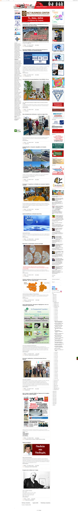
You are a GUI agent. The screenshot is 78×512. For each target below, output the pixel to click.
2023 (54, 298)
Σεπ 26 (56, 313)
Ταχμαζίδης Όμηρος (17, 107)
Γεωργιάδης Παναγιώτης (18, 50)
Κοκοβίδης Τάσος (16, 69)
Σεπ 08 (56, 368)
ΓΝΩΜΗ (24, 432)
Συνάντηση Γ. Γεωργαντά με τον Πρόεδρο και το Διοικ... (58, 334)
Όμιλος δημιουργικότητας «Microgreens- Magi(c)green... (59, 342)
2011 (54, 403)
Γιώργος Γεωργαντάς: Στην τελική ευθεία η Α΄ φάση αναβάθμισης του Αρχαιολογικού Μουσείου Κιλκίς (59, 268)
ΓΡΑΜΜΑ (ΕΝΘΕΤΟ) (25, 434)
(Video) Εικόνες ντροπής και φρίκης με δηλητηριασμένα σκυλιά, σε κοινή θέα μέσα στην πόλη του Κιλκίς (35, 25)
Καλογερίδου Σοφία (17, 55)
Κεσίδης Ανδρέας (16, 68)
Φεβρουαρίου (56, 388)
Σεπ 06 (56, 371)
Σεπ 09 (56, 367)
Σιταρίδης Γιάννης (17, 104)
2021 (54, 301)
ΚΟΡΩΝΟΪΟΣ (27, 301)
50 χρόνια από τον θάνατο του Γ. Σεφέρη (30, 470)
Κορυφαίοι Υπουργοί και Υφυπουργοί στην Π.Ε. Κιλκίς (58, 229)
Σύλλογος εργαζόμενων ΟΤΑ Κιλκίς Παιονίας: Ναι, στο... (58, 340)
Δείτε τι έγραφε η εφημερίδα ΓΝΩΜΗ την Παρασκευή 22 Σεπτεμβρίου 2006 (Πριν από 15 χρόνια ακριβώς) (36, 394)
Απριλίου (55, 385)
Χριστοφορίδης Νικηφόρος (16, 119)
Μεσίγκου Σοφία (16, 82)
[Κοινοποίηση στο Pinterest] (38, 45)
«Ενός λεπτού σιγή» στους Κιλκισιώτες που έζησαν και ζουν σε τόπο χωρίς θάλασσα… (59, 199)
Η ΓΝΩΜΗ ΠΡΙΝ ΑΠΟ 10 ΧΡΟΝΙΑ (30, 439)
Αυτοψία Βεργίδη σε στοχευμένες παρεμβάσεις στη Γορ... (58, 331)
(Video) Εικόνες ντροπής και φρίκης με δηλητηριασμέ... (58, 321)
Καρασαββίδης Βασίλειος (18, 63)
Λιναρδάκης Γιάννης (17, 72)
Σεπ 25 (56, 314)
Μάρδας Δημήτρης (17, 74)
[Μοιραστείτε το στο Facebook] (37, 45)
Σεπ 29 (56, 309)
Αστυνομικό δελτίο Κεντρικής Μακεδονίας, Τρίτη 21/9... (58, 326)
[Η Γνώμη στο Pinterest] (56, 289)
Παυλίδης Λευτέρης (17, 93)
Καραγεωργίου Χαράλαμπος (16, 59)
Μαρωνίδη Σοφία (16, 77)
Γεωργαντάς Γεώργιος (28, 210)
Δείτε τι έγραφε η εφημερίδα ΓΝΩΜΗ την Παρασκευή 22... (58, 346)
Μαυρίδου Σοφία (16, 78)
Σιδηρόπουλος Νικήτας (17, 102)
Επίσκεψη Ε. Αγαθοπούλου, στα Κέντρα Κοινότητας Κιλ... (59, 344)
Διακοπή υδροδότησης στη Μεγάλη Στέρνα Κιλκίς (32, 213)
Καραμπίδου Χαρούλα (17, 62)
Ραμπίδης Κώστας (17, 98)
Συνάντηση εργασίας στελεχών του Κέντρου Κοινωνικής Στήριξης (58, 237)
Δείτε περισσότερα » (25, 72)
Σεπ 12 (56, 363)
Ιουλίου (55, 381)
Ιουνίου (55, 382)
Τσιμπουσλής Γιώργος (17, 114)
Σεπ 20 (56, 352)
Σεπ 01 (56, 378)
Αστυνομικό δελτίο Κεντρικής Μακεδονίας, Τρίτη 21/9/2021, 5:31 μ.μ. (36, 79)
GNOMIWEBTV (30, 46)
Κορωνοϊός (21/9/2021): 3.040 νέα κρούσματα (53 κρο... (58, 324)
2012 (54, 402)
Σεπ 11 (56, 364)
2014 (54, 399)
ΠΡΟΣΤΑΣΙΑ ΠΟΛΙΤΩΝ (32, 240)
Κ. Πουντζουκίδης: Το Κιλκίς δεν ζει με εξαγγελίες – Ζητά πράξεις (59, 252)
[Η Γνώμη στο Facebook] (53, 289)
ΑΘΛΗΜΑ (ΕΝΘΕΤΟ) (26, 433)
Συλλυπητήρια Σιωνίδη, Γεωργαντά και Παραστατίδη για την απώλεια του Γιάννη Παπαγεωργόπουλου (59, 259)
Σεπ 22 (56, 318)
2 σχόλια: (28, 498)
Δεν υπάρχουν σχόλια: (30, 74)
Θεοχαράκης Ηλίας (17, 52)
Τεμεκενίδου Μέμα (17, 108)
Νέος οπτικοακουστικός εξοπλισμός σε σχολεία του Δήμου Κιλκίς (35, 114)
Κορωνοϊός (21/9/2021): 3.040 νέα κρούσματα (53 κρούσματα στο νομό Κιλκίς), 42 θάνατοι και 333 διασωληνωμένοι (35, 50)
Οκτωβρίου (55, 305)
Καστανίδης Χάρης (17, 67)
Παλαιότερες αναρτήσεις (45, 502)
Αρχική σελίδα (35, 502)
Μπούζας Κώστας (17, 87)
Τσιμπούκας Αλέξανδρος (17, 112)
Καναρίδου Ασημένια (17, 57)
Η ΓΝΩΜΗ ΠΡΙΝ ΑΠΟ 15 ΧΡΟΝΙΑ (40, 439)
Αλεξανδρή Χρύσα (17, 47)
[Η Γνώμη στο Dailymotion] (56, 292)
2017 (54, 395)
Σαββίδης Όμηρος (17, 99)
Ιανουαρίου (55, 389)
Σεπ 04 (56, 374)
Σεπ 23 (56, 317)
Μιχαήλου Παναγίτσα (17, 84)
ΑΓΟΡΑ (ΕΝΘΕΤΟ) (25, 435)
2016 (54, 396)
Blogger (40, 510)
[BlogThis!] (36, 45)
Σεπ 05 (56, 372)
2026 (54, 294)
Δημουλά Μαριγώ (16, 51)
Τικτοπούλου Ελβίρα (17, 109)
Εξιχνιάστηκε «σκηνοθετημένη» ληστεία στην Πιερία (33, 243)
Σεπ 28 (56, 310)
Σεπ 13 (56, 361)
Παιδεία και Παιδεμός (27, 442)
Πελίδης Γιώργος (16, 94)
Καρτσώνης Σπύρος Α (17, 64)
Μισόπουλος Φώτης (17, 83)
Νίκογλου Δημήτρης (17, 89)
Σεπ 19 (56, 353)
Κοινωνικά (26, 46)
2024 (54, 297)
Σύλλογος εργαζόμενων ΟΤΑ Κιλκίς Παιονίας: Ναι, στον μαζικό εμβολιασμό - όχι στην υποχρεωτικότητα (35, 280)
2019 (54, 392)
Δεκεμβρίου (55, 302)
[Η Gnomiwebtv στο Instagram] (61, 292)
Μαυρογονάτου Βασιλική (17, 79)
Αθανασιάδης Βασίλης (17, 45)
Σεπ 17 (56, 356)
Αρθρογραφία (27, 466)
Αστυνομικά (26, 276)
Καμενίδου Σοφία (16, 56)
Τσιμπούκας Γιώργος (17, 113)
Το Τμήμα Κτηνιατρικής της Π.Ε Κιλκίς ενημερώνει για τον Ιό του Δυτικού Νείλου (59, 216)
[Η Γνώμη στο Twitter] (54, 289)
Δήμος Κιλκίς (27, 143)
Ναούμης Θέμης (16, 88)
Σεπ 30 (56, 307)
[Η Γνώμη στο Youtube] (55, 290)
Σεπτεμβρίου (56, 306)
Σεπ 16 (56, 357)
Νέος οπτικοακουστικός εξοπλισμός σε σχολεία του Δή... (58, 328)
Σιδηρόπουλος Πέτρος (17, 103)
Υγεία (30, 301)
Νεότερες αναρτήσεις (26, 502)
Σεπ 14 (56, 360)
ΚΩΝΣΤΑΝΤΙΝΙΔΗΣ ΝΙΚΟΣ (33, 466)
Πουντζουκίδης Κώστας (17, 97)
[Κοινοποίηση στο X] (36, 45)
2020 (54, 391)
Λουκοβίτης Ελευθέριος (17, 73)
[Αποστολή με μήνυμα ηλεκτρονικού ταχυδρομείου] (35, 45)
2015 (54, 398)
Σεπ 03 (56, 375)
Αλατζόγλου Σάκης (17, 46)
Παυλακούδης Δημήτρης (17, 92)
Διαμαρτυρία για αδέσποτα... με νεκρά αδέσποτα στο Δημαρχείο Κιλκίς (59, 245)
